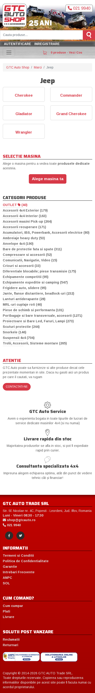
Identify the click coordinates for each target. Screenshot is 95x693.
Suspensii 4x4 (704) (19, 338)
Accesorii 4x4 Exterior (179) (25, 210)
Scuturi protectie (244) (21, 327)
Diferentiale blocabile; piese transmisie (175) (39, 271)
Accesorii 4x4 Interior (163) (25, 216)
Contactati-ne (17, 386)
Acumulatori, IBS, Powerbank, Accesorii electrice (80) (46, 232)
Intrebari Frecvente (19, 572)
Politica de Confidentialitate (26, 561)
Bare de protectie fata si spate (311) (32, 249)
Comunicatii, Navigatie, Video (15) (30, 260)
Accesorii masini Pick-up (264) (27, 221)
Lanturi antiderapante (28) (24, 299)
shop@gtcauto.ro (21, 520)
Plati (6, 611)
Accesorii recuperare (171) (24, 227)
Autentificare (17, 44)
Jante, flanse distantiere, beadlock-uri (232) (38, 293)
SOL (6, 583)
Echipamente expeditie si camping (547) (35, 282)
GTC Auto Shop (17, 67)
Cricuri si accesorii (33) (22, 266)
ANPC (7, 577)
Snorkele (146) (14, 332)
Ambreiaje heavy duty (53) (24, 238)
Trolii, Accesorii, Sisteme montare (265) (35, 343)
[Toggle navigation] (9, 52)
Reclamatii (11, 639)
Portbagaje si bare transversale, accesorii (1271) (42, 315)
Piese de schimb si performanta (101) (33, 310)
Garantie (10, 566)
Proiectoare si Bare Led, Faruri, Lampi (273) (38, 321)
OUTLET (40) (15, 205)
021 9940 (81, 8)
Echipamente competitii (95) (25, 277)
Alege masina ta (47, 178)
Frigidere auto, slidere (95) (24, 288)
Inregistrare (47, 44)
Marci (38, 67)
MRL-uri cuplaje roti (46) (22, 304)
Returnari (10, 645)
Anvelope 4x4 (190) (18, 243)
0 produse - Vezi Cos (66, 52)
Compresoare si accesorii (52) (27, 255)
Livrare (8, 617)
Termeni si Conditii (18, 555)
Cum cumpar (13, 606)
